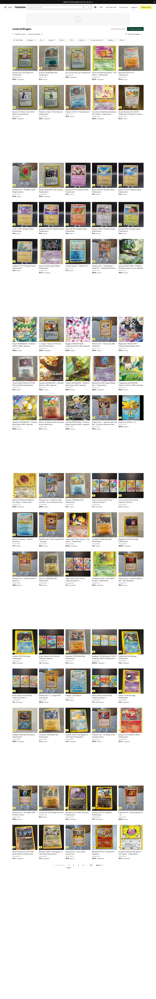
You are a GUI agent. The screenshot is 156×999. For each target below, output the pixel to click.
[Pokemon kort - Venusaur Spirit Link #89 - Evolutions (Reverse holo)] (104, 407)
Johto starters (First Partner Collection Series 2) (129, 501)
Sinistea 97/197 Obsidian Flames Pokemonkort (77, 191)
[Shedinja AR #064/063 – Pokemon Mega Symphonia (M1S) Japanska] (78, 407)
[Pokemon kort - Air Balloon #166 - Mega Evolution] (24, 175)
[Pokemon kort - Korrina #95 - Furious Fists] (78, 837)
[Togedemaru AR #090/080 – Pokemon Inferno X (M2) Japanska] (131, 368)
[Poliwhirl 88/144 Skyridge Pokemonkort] (131, 641)
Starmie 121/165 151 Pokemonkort (77, 112)
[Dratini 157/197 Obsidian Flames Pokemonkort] (131, 175)
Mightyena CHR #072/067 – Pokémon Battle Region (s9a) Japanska (129, 345)
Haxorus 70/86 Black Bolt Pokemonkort (48, 580)
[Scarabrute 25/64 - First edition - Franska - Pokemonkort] (104, 564)
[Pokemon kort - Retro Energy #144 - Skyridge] (51, 524)
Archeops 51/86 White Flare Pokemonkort (75, 657)
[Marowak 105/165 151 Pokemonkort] (131, 58)
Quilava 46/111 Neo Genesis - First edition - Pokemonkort (77, 540)
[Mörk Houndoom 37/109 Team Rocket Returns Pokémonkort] (24, 837)
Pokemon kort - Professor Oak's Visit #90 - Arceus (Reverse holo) (51, 501)
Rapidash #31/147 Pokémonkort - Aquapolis (104, 853)
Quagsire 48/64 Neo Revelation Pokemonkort (23, 736)
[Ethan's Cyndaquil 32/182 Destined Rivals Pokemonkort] (51, 407)
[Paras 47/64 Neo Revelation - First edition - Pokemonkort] (104, 58)
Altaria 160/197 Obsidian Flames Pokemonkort (103, 191)
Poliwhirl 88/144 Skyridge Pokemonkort (127, 657)
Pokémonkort (20, 34)
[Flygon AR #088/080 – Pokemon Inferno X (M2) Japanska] (24, 329)
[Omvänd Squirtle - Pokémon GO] (78, 251)
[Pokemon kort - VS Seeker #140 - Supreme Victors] (104, 720)
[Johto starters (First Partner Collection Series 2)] (131, 485)
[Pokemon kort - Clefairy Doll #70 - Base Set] (24, 564)
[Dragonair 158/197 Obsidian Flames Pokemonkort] (51, 214)
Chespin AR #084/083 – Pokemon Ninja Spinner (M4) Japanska (77, 384)
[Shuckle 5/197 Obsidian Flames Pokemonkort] (131, 214)
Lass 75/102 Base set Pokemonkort (78, 73)
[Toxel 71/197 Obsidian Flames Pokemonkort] (24, 214)
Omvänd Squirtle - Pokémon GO (76, 266)
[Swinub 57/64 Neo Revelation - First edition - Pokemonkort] (24, 485)
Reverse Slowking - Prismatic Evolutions (22, 540)
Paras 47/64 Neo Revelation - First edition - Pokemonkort (104, 74)
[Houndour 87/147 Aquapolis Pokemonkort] (104, 798)
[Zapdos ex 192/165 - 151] (131, 407)
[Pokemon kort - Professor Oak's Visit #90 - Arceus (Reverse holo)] (51, 485)
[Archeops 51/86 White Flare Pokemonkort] (78, 641)
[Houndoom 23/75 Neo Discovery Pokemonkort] (78, 798)
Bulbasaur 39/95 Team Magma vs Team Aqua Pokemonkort (50, 853)
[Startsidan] (20, 7)
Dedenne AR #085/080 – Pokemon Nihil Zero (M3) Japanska (51, 384)
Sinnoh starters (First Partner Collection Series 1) (102, 501)
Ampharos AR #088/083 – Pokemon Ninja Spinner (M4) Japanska (24, 423)
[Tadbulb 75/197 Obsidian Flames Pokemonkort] (24, 251)
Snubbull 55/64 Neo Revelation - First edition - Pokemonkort (130, 853)
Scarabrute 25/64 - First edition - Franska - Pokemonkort (104, 580)
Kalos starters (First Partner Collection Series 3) (22, 697)
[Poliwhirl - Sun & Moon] (78, 681)
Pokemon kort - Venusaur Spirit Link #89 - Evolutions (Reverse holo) (104, 423)
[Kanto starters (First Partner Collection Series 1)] (104, 681)
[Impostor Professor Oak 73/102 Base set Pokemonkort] (24, 97)
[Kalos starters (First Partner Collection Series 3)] (24, 681)
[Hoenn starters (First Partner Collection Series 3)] (51, 641)
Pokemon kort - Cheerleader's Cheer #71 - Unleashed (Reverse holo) (103, 267)
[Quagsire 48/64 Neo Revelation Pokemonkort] (24, 720)
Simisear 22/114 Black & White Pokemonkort (129, 736)
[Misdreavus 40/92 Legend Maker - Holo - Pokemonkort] (104, 368)
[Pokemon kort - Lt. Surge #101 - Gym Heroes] (51, 681)
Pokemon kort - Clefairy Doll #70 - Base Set (24, 580)
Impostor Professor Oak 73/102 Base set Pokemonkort (23, 113)
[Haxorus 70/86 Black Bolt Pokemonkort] (51, 564)
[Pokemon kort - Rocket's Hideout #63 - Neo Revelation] (131, 564)
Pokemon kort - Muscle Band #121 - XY (131, 814)
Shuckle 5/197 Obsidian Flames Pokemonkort (130, 230)
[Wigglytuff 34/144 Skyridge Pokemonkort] (131, 524)
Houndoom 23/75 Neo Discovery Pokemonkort (77, 814)
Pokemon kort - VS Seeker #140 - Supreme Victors (104, 736)
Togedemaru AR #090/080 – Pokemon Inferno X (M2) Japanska (131, 384)
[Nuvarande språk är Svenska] (95, 7)
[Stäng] (154, 2)
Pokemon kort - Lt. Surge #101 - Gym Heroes (50, 697)
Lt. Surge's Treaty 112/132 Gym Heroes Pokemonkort (50, 345)
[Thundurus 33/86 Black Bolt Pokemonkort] (51, 720)
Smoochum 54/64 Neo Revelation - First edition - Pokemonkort (104, 113)
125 (91, 865)
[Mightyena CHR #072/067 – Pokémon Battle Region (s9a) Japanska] (131, 329)
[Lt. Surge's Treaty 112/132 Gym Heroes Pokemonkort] (51, 329)
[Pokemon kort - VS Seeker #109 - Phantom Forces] (24, 798)
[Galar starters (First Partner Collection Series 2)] (78, 564)
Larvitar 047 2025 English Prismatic (51, 812)
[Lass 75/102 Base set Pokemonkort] (78, 58)
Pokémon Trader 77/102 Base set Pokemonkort (51, 113)
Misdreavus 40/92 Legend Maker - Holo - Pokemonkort (104, 384)
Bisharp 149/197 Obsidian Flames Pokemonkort (103, 230)
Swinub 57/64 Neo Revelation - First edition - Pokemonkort (23, 501)
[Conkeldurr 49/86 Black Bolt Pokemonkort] (104, 524)
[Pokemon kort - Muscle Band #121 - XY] (131, 798)
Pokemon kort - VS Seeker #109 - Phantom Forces (24, 814)
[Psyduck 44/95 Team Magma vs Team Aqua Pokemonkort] (78, 720)
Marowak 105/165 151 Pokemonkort (126, 74)
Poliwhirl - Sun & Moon (73, 695)
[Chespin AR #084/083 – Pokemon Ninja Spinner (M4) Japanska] (78, 368)
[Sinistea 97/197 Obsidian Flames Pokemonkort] (78, 175)
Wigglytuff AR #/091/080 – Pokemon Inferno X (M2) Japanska (77, 345)
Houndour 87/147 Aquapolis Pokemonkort (102, 814)
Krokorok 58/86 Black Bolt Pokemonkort (48, 74)
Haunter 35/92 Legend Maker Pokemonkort (49, 267)
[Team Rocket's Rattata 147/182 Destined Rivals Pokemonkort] (24, 368)
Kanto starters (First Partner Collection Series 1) (102, 697)
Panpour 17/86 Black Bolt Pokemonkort (74, 501)
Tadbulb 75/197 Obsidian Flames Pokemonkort (24, 267)
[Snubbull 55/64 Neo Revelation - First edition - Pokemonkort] (131, 837)
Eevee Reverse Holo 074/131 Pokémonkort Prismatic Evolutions (131, 113)
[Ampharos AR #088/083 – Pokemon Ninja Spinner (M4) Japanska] (24, 407)
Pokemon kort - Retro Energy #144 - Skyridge (51, 540)
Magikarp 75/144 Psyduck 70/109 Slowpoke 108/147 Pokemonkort (104, 657)
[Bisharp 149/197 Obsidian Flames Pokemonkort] (104, 214)
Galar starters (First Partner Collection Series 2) (75, 580)
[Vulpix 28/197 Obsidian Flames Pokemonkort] (78, 214)
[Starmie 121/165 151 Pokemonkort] (78, 97)
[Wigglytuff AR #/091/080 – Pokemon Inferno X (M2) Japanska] (78, 329)
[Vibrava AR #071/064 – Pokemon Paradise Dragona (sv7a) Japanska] (131, 251)
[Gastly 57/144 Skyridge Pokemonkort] (131, 681)
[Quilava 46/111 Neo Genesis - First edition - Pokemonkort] (78, 524)
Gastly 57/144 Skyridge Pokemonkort (127, 697)
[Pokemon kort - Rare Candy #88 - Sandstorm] (104, 329)
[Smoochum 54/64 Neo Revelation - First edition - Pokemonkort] (104, 97)
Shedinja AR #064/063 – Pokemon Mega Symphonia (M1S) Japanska (77, 423)
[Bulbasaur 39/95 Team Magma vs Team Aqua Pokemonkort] (51, 837)
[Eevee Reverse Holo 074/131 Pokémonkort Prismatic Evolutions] (131, 97)
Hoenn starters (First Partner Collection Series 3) (49, 657)
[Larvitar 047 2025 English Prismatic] (51, 798)
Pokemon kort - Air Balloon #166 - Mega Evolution (24, 191)
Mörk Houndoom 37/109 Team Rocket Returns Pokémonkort (23, 853)
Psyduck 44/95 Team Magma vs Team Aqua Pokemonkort (76, 736)
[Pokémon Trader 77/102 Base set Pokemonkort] (51, 97)
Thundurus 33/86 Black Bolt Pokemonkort (48, 736)
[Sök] (83, 7)
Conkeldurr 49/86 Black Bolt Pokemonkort (102, 540)
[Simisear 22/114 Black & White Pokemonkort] (131, 720)
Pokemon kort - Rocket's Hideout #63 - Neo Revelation (130, 580)
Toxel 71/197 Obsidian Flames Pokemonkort (23, 230)
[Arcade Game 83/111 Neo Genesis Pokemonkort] (51, 175)
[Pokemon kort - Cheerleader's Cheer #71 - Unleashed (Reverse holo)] (104, 251)
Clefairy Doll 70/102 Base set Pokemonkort (22, 74)
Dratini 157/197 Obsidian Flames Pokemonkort (130, 191)
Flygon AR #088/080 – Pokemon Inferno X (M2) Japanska (23, 345)
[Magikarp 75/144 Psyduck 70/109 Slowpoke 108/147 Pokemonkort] (104, 641)
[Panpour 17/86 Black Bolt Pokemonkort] (78, 485)
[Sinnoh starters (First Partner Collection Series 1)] (104, 485)
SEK (101, 7)
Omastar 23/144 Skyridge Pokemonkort (21, 657)
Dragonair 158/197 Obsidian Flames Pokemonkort (51, 230)
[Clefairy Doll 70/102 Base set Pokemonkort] (24, 58)
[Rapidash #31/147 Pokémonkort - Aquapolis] (104, 837)
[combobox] (56, 7)
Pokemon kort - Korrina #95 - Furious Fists (75, 853)
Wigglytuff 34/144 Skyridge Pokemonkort (128, 540)
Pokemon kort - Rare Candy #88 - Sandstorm (104, 345)
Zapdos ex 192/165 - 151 (127, 422)
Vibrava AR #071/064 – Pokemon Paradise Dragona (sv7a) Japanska (131, 267)
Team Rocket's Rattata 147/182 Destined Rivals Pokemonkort (23, 384)
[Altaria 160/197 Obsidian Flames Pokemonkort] (104, 175)
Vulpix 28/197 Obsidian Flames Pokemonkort (76, 230)
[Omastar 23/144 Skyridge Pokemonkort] (24, 641)
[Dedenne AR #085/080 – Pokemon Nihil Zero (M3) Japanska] (51, 368)
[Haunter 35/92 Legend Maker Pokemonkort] (51, 251)
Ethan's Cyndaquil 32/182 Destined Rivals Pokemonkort (51, 423)
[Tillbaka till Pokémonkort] (13, 34)
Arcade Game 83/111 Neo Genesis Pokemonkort (51, 191)
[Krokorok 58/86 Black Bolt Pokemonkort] (51, 58)
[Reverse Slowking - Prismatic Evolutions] (24, 524)
